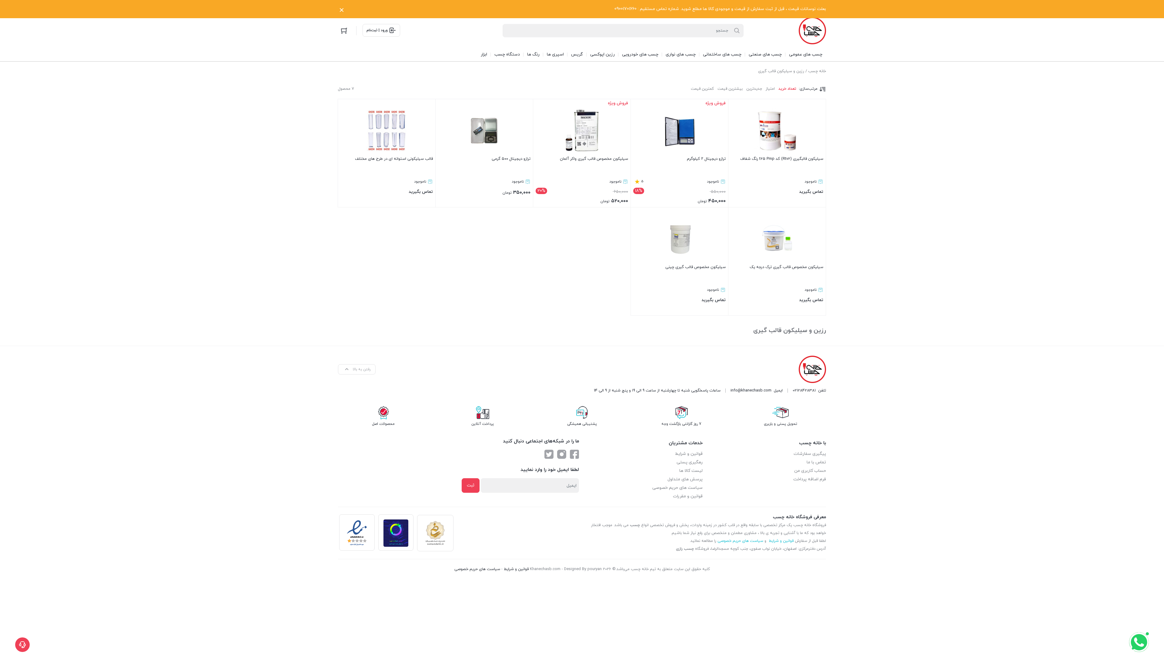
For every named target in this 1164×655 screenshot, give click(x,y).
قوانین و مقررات (688, 496)
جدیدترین (754, 89)
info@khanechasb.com (751, 390)
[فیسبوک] (574, 454)
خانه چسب (817, 71)
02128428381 (804, 390)
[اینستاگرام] (561, 454)
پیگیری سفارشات (810, 454)
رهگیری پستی (690, 462)
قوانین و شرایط (689, 454)
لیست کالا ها (691, 471)
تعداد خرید (787, 89)
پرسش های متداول (685, 479)
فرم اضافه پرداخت (809, 479)
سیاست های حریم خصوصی (677, 488)
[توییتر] (549, 454)
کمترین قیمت (702, 89)
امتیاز (770, 89)
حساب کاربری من (810, 471)
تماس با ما (816, 462)
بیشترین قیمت (730, 89)
